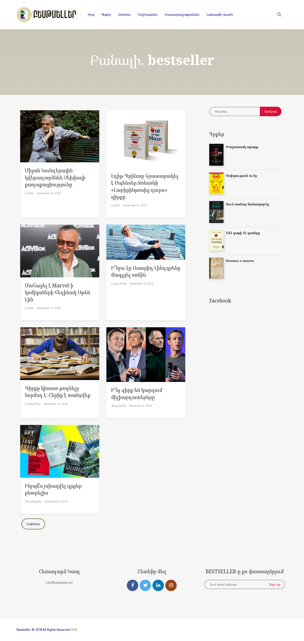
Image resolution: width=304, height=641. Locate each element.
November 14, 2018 (135, 205)
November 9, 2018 (140, 405)
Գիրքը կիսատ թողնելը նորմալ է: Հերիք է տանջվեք (57, 391)
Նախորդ (33, 524)
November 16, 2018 (48, 193)
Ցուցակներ (118, 405)
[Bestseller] (46, 14)
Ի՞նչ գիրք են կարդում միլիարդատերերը (136, 393)
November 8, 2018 (56, 501)
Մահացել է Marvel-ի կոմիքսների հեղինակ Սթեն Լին (57, 292)
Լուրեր (29, 193)
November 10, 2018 (56, 403)
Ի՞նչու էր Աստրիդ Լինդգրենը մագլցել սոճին (145, 271)
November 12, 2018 (141, 283)
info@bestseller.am (59, 582)
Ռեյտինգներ (33, 501)
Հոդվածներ (119, 283)
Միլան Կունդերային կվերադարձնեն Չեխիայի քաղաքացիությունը (55, 177)
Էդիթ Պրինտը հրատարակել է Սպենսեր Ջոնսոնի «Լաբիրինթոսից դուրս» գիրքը (144, 186)
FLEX (74, 629)
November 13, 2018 (48, 308)
